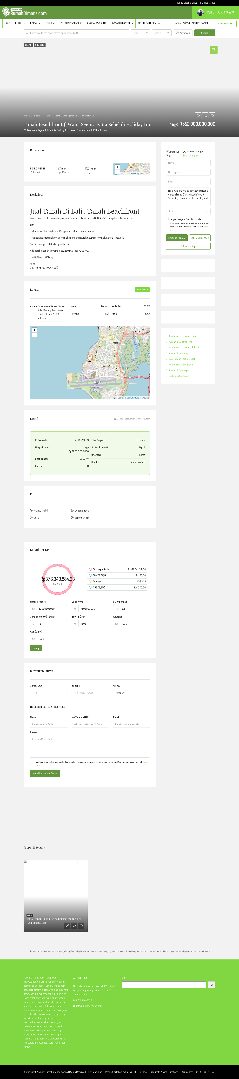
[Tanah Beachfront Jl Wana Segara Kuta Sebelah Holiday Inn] (131, 164)
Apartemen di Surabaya (181, 364)
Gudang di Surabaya (179, 376)
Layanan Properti (121, 23)
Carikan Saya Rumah (97, 23)
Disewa (33, 23)
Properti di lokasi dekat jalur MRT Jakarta (126, 1072)
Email (116, 717)
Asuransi (117, 616)
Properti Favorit (202, 23)
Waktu (116, 685)
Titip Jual (50, 23)
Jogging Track (82, 510)
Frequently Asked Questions (164, 1072)
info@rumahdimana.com (89, 1006)
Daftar (186, 23)
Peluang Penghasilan (71, 23)
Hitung (36, 648)
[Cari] (211, 984)
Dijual (18, 23)
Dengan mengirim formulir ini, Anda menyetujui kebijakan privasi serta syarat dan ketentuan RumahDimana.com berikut (91, 764)
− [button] (118, 172)
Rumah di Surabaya (179, 370)
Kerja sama (187, 1072)
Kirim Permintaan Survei (45, 773)
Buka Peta (143, 289)
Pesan (33, 732)
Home (7, 23)
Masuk (178, 23)
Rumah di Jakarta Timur (181, 341)
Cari (124, 977)
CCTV (36, 517)
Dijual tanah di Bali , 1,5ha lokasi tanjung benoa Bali (58, 919)
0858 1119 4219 (225, 12)
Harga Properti (38, 601)
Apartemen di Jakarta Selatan (184, 347)
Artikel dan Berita (147, 23)
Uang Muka (77, 601)
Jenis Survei (36, 685)
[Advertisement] (90, 816)
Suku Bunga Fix (121, 601)
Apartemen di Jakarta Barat (183, 336)
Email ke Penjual (176, 237)
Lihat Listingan (190, 155)
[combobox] (140, 32)
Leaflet (120, 173)
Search (204, 32)
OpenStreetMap (133, 173)
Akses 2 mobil (41, 510)
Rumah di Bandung (178, 353)
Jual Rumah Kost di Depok (182, 358)
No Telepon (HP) (80, 717)
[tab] (214, 50)
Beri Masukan (95, 1072)
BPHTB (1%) (78, 616)
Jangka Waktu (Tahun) (42, 616)
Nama (33, 717)
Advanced (184, 32)
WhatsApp (190, 246)
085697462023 (84, 1000)
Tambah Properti (225, 23)
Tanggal (76, 685)
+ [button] (118, 167)
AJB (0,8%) (36, 631)
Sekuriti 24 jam (82, 517)
